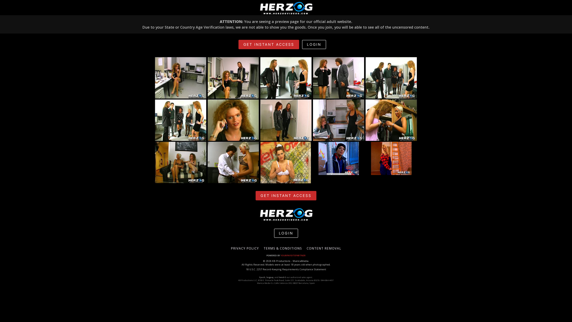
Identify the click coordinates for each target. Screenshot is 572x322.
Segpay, (270, 277)
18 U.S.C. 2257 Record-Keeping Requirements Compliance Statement (286, 269)
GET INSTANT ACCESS (268, 44)
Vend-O (282, 277)
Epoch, (262, 277)
